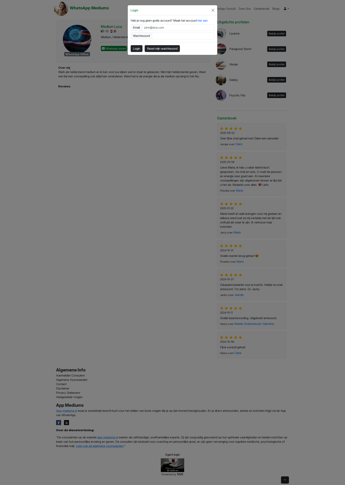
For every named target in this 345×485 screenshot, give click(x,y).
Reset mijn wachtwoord (162, 48)
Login (136, 48)
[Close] (213, 10)
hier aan (202, 20)
